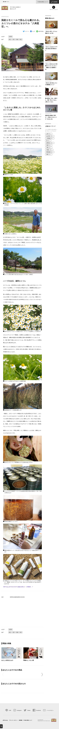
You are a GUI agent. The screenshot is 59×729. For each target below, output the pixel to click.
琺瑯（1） (48, 145)
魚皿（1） (48, 154)
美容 (14, 39)
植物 (17, 39)
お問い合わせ (5, 720)
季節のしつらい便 (28, 660)
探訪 (10, 39)
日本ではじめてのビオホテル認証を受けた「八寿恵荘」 (18, 586)
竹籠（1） (48, 147)
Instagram (19, 710)
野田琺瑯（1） (49, 152)
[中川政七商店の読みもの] (11, 7)
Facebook (38, 710)
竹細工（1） (49, 149)
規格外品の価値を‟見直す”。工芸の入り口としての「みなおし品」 (51, 117)
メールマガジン (50, 710)
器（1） (48, 140)
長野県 (10, 36)
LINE (10, 710)
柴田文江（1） (49, 142)
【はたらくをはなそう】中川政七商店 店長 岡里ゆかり (51, 48)
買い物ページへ (6, 1)
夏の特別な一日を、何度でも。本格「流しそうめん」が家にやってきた (51, 100)
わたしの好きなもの (7, 660)
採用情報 (20, 720)
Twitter (28, 710)
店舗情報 (55, 1)
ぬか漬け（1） (49, 136)
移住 (21, 39)
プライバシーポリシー (13, 720)
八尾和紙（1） (49, 138)
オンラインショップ (54, 9)
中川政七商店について (43, 1)
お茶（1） (48, 133)
